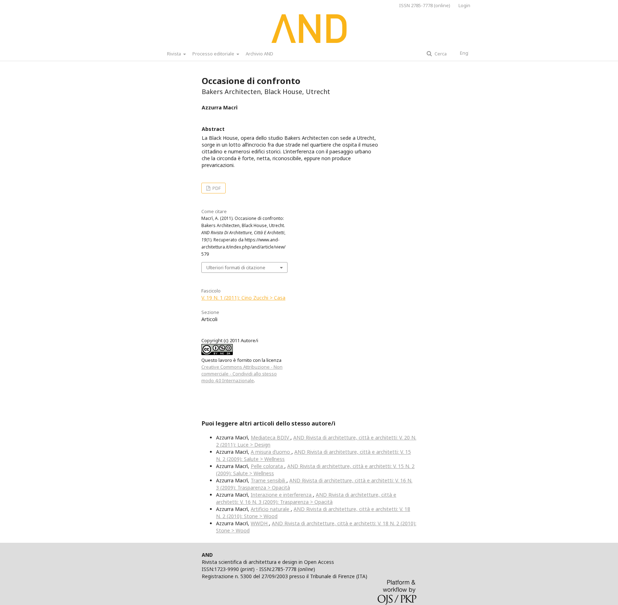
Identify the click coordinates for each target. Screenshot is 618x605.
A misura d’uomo (271, 451)
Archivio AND (259, 53)
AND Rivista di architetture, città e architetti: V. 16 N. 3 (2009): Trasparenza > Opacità (306, 498)
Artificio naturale (271, 509)
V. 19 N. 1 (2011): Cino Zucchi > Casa (243, 297)
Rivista (174, 53)
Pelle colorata (267, 466)
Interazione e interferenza (282, 494)
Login (464, 5)
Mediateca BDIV (270, 437)
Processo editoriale (213, 53)
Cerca (440, 53)
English (468, 53)
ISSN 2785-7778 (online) (424, 5)
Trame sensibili (268, 480)
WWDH (260, 523)
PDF (216, 188)
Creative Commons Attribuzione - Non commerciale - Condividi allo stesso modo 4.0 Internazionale (242, 374)
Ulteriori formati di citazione (235, 267)
